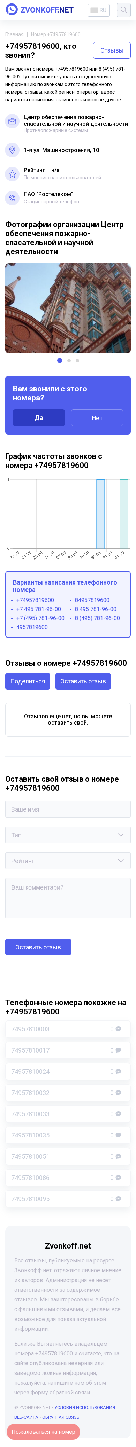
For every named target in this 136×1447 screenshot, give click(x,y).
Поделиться (27, 681)
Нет (97, 418)
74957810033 (62, 1114)
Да (39, 417)
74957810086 (62, 1177)
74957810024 (62, 1071)
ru (102, 10)
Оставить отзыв (83, 681)
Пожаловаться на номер (43, 1432)
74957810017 (62, 1050)
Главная (14, 34)
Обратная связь (61, 1417)
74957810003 (62, 1029)
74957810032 (62, 1092)
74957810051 (62, 1156)
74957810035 (62, 1135)
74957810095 (62, 1199)
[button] (60, 360)
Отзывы (112, 50)
